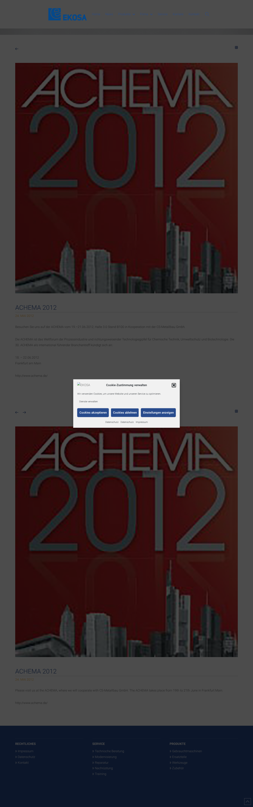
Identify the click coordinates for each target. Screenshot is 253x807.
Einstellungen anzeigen (158, 412)
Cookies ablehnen (125, 412)
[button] (174, 385)
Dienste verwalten (88, 401)
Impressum (142, 422)
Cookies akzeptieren (93, 412)
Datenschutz (112, 422)
